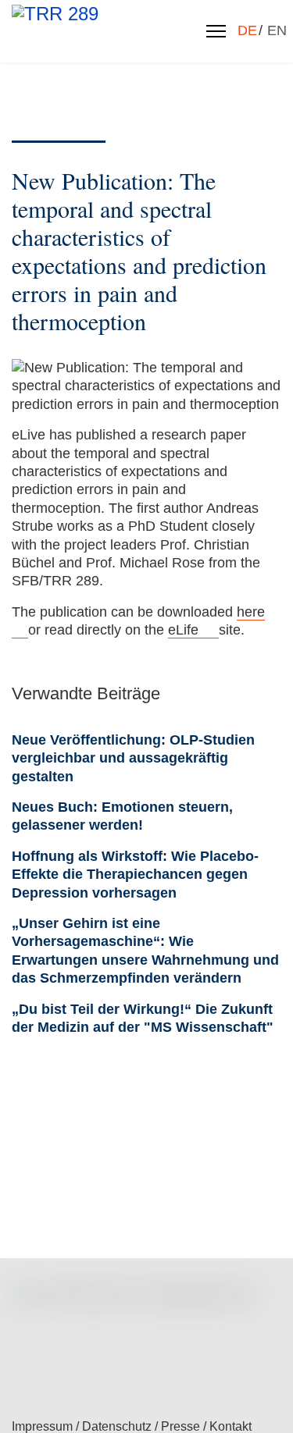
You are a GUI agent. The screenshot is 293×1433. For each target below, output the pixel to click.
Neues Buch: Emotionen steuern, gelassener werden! (122, 816)
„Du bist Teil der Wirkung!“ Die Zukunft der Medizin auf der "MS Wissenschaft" (142, 1018)
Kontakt (230, 1426)
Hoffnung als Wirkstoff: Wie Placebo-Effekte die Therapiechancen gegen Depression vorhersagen (135, 874)
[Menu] (216, 31)
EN (277, 30)
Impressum (42, 1426)
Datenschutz (117, 1426)
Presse (180, 1426)
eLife (185, 630)
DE (249, 30)
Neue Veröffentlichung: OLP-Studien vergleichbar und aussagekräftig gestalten (133, 758)
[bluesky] (45, 1346)
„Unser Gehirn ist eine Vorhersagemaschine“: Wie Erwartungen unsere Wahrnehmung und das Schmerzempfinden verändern (145, 951)
